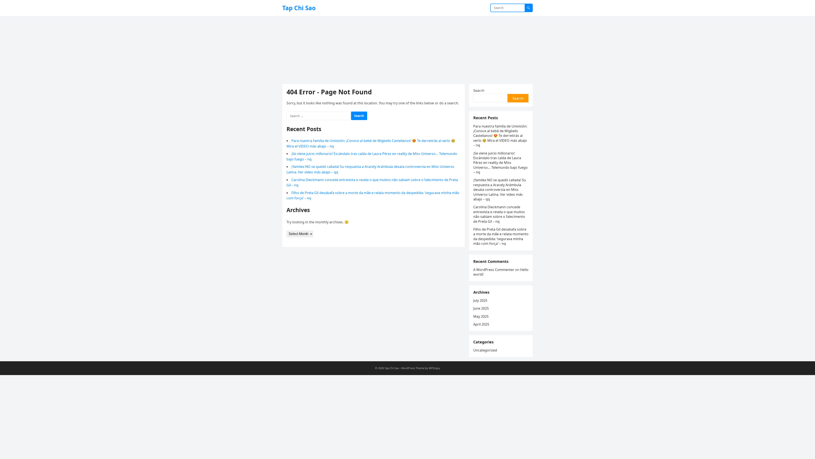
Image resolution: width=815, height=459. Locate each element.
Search (478, 90)
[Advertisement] (407, 48)
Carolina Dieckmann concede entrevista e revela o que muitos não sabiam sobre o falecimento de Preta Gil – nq (499, 214)
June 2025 (481, 308)
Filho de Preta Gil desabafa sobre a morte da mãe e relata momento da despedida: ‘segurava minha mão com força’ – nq (500, 236)
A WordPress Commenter (493, 269)
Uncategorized (485, 350)
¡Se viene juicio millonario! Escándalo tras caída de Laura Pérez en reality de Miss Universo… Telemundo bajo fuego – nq (500, 163)
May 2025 (481, 316)
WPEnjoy (434, 368)
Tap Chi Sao (299, 8)
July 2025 (480, 300)
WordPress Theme (412, 368)
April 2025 (481, 324)
